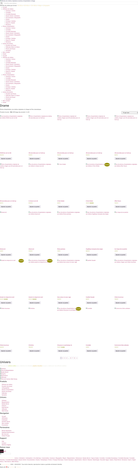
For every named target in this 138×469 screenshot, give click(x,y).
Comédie (8, 12)
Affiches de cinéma (8, 9)
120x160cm (34, 5)
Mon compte (6, 52)
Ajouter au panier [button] (6, 158)
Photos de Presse (10, 48)
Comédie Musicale (11, 14)
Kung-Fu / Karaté (10, 23)
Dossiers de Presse (11, 45)
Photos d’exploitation (8, 26)
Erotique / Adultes (11, 21)
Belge (39, 5)
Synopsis (8, 50)
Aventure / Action (10, 10)
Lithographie (46, 5)
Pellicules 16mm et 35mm (13, 47)
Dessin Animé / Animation (13, 16)
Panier (4, 54)
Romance (8, 24)
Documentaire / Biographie (13, 17)
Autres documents (8, 43)
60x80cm (27, 5)
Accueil (5, 7)
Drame (7, 19)
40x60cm (20, 5)
